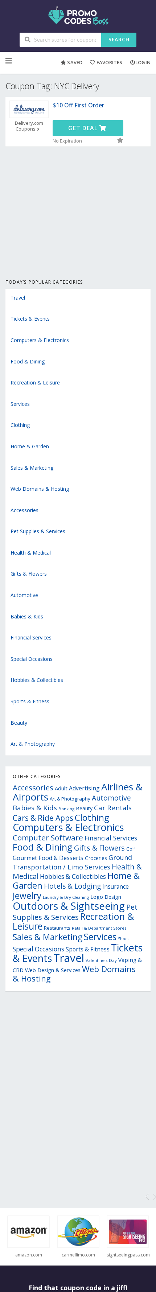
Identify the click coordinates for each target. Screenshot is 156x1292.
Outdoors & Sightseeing (69, 906)
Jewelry (27, 895)
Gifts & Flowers (29, 573)
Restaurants (57, 928)
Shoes (123, 938)
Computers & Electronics (40, 340)
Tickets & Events (30, 318)
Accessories (24, 510)
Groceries (96, 858)
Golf (130, 849)
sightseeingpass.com (128, 1255)
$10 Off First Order (78, 105)
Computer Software (48, 837)
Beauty (19, 722)
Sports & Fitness (30, 701)
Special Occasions (32, 658)
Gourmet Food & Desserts (48, 858)
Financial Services (31, 637)
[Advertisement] (78, 221)
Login (143, 62)
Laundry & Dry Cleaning (66, 897)
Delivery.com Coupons (29, 126)
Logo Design (105, 896)
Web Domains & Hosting (40, 488)
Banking (66, 808)
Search (119, 39)
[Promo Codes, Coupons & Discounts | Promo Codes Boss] (78, 14)
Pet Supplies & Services (38, 531)
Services (20, 403)
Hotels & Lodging (72, 886)
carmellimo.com (78, 1255)
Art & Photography (33, 743)
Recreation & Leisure (35, 382)
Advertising (84, 788)
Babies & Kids (27, 616)
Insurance (115, 886)
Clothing (20, 424)
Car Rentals (113, 807)
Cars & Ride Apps (43, 818)
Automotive (24, 595)
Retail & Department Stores (99, 928)
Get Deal (83, 128)
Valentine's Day (101, 960)
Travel (18, 297)
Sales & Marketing (32, 467)
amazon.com (28, 1255)
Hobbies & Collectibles (37, 679)
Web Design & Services (53, 970)
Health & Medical (31, 552)
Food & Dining (28, 361)
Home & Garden (30, 446)
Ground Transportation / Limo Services (72, 862)
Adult (61, 788)
